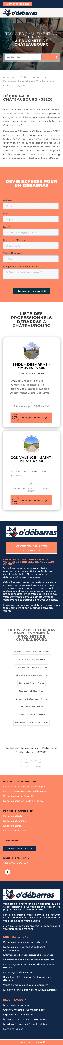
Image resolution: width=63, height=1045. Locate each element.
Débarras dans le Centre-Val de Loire (24, 791)
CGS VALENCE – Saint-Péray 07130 (31, 459)
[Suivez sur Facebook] (7, 872)
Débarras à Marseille (15, 821)
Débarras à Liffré (27, 707)
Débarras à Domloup (27, 715)
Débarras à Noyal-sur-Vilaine (28, 675)
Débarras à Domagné (28, 659)
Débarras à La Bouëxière (27, 667)
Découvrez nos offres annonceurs (31, 548)
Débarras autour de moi (19, 848)
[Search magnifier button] (50, 57)
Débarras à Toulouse (14, 830)
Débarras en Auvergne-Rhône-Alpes (24, 786)
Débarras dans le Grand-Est (19, 796)
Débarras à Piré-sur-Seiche (27, 722)
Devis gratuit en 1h (31, 1042)
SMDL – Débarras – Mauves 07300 (31, 366)
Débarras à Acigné (27, 683)
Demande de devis (18, 3)
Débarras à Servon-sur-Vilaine (27, 651)
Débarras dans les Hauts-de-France (23, 800)
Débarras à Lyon (12, 825)
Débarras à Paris (12, 816)
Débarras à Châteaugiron (27, 699)
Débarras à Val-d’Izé (27, 691)
